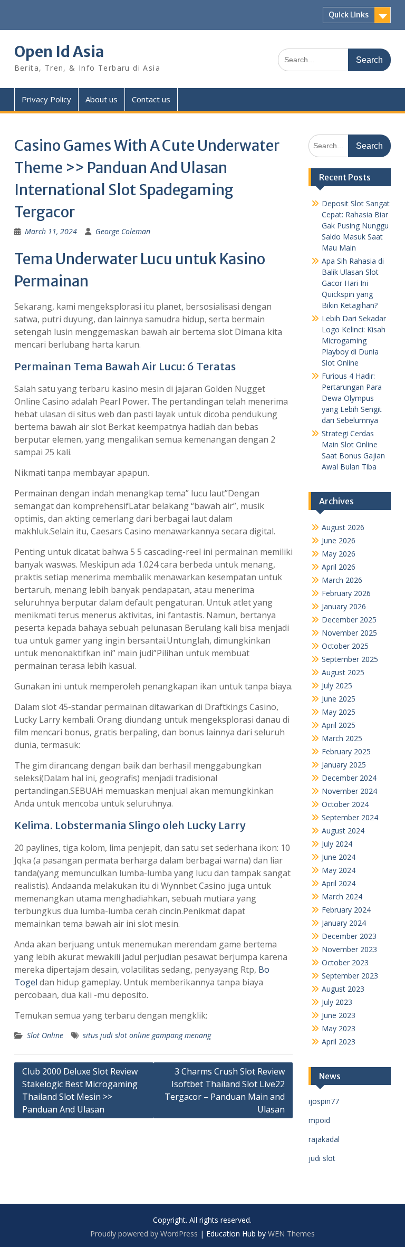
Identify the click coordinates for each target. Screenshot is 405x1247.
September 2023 (350, 976)
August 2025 (343, 672)
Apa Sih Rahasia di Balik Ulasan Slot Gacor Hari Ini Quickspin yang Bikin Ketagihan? (353, 283)
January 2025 (344, 765)
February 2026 (346, 593)
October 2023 (345, 962)
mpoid (319, 1120)
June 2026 (338, 540)
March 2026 (342, 580)
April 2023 (338, 1042)
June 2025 (338, 699)
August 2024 (343, 831)
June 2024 (338, 857)
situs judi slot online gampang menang (147, 1035)
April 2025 (338, 725)
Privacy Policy (46, 99)
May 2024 (338, 870)
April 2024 (338, 883)
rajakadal (324, 1139)
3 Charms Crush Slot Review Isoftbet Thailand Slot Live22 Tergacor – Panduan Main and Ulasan (225, 1090)
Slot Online (45, 1035)
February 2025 (346, 751)
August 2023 (343, 989)
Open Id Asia (59, 51)
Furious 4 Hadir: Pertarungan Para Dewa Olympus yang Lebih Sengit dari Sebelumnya (352, 398)
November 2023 (349, 949)
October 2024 (345, 804)
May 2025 (338, 712)
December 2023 (349, 936)
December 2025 (349, 620)
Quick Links (349, 15)
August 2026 (343, 527)
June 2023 (338, 1015)
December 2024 (349, 778)
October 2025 (345, 646)
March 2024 (342, 896)
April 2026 (338, 567)
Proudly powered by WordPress (144, 1234)
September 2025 (350, 659)
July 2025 (337, 685)
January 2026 (344, 606)
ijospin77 (323, 1101)
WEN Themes (291, 1234)
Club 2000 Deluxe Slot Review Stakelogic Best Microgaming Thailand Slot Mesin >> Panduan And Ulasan (80, 1090)
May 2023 (338, 1028)
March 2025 (342, 738)
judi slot (321, 1158)
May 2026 (338, 554)
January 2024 (344, 923)
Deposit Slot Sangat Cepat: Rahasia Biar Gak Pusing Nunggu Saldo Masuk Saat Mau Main (356, 225)
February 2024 (346, 910)
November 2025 (349, 633)
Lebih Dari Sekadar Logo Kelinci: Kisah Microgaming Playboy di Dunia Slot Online (354, 340)
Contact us (151, 99)
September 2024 (350, 817)
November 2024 (349, 791)
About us (101, 99)
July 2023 (337, 1002)
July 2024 (337, 844)
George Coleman (122, 231)
